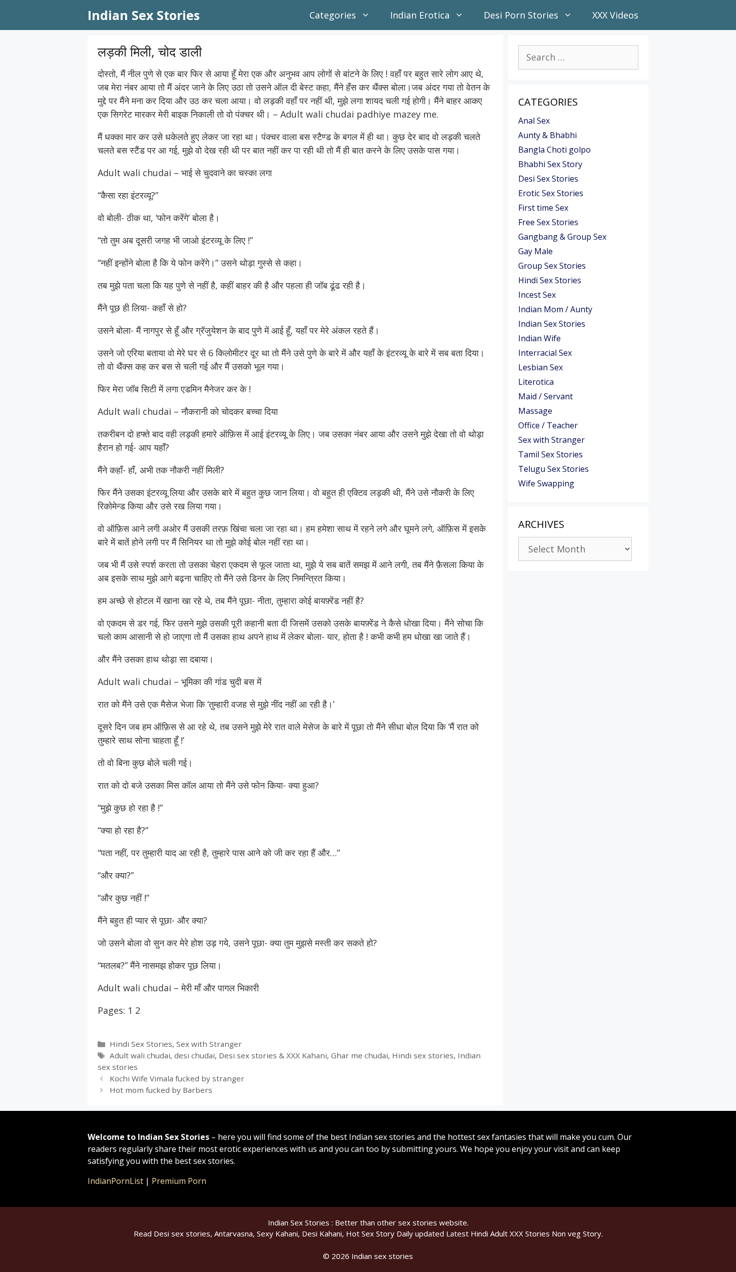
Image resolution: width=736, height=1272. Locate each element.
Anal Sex (534, 120)
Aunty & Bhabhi (547, 135)
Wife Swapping (546, 483)
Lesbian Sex (540, 367)
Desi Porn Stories (521, 15)
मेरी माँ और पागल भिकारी (220, 988)
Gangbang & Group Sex (562, 236)
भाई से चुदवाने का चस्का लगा (226, 173)
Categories (332, 15)
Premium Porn (179, 1180)
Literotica (536, 381)
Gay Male (535, 251)
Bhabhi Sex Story (550, 164)
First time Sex (543, 207)
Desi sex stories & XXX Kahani (273, 1055)
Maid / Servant (545, 396)
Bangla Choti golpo (554, 149)
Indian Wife (539, 338)
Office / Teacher (548, 425)
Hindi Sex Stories (141, 1044)
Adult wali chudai (140, 1055)
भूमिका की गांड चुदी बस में (221, 682)
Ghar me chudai (359, 1055)
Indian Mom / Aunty (555, 309)
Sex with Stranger (209, 1044)
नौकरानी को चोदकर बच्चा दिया (229, 411)
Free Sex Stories (548, 222)
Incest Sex (537, 294)
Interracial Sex (545, 352)
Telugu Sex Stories (553, 468)
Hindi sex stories (423, 1055)
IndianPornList (115, 1180)
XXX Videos (615, 15)
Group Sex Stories (552, 265)
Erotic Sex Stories (550, 193)
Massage (535, 410)
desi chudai (194, 1055)
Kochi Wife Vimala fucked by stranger (177, 1078)
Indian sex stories (382, 1256)
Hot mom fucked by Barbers (161, 1090)
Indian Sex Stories (144, 15)
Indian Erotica (420, 15)
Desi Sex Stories (548, 178)
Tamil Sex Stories (550, 454)
